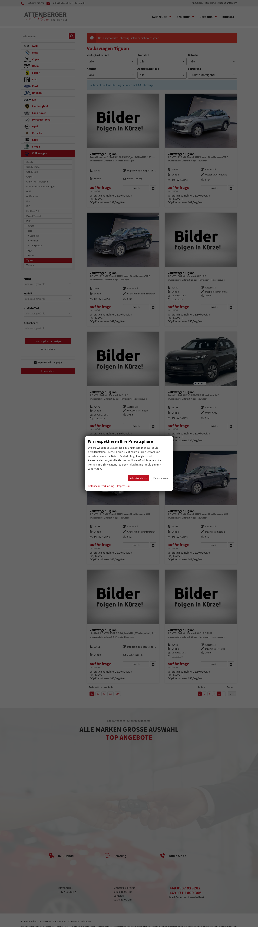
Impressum (123, 486)
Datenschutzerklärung (101, 486)
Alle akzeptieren (138, 478)
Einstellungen (160, 478)
